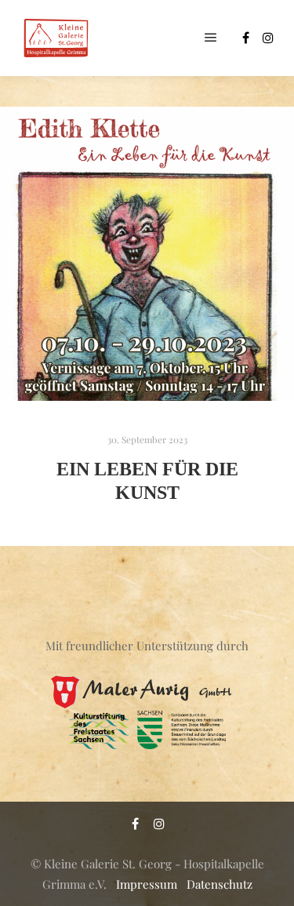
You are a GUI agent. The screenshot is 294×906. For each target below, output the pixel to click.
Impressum (146, 884)
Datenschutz (219, 884)
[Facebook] (245, 37)
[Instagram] (268, 37)
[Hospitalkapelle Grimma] (55, 38)
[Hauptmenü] (211, 37)
